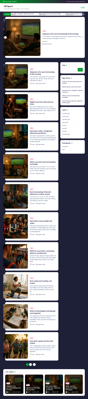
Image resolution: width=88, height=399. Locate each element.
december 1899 (66, 134)
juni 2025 (64, 128)
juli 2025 (64, 125)
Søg (63, 65)
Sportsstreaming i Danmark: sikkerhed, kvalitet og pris (57, 13)
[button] (45, 41)
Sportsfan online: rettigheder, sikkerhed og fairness (72, 91)
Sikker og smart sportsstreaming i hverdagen (28, 13)
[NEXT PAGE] (34, 364)
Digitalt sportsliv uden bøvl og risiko (56, 34)
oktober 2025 (65, 116)
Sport (44, 31)
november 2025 (66, 113)
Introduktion (65, 146)
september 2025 (66, 119)
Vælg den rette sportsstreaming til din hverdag (72, 82)
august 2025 (65, 122)
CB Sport (8, 6)
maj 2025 (64, 131)
